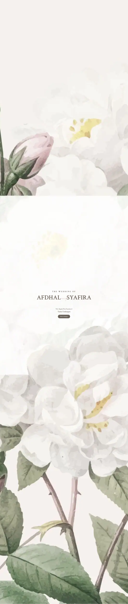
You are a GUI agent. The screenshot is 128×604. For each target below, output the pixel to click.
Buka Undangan (64, 316)
